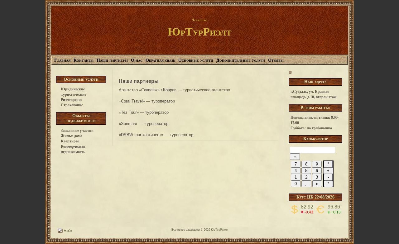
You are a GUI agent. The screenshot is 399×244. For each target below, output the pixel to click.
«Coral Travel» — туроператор (147, 101)
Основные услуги (195, 60)
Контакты (84, 60)
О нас (136, 60)
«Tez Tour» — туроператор (144, 112)
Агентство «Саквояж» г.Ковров (147, 90)
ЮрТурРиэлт (200, 32)
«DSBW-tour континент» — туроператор (156, 134)
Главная (62, 60)
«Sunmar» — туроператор (144, 123)
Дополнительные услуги (240, 60)
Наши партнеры (112, 60)
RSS (67, 230)
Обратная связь (160, 60)
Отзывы (276, 60)
